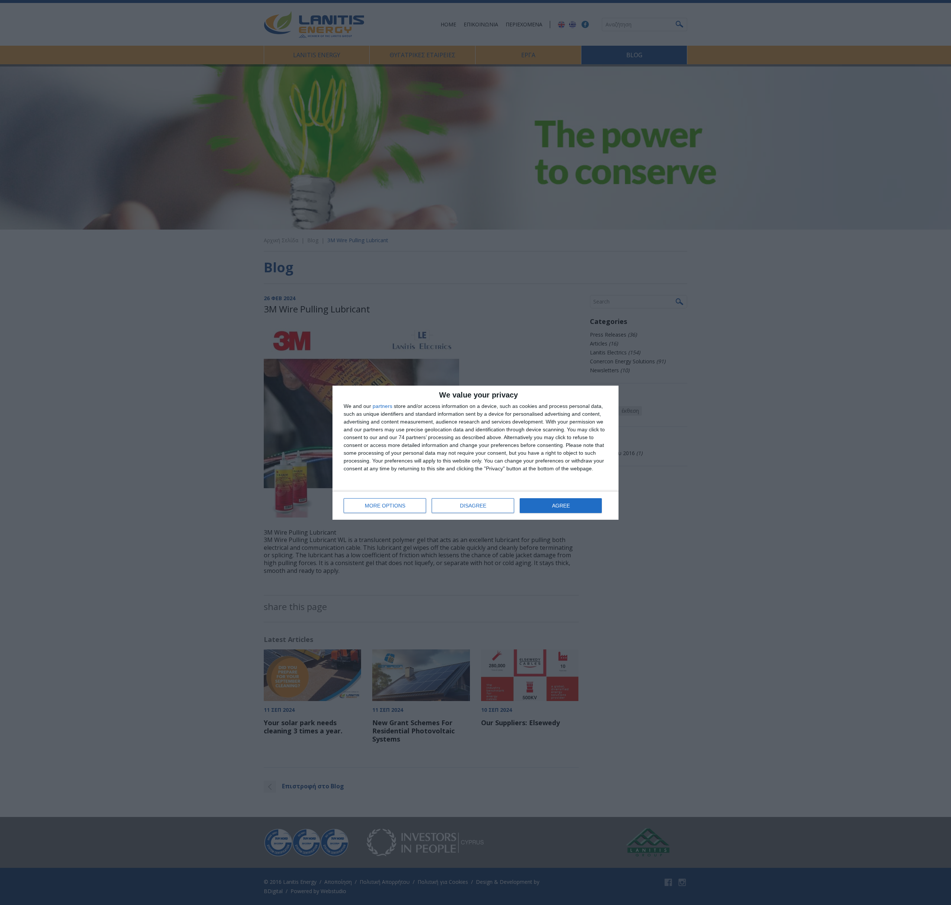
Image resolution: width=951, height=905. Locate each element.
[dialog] (475, 453)
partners (382, 406)
